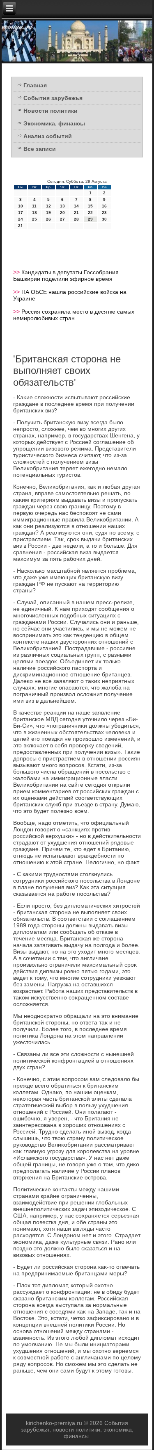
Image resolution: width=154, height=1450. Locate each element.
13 (62, 206)
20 (62, 212)
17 (20, 212)
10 (20, 206)
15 (90, 206)
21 (76, 212)
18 (34, 212)
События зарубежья (53, 98)
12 (48, 206)
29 (90, 219)
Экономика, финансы (54, 123)
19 (48, 212)
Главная (35, 85)
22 (90, 212)
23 (104, 212)
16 (104, 206)
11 (34, 206)
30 (104, 219)
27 (62, 219)
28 (76, 219)
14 (76, 206)
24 (20, 219)
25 (34, 219)
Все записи (39, 149)
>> (17, 272)
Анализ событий (47, 136)
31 (20, 225)
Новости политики (50, 110)
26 (48, 219)
